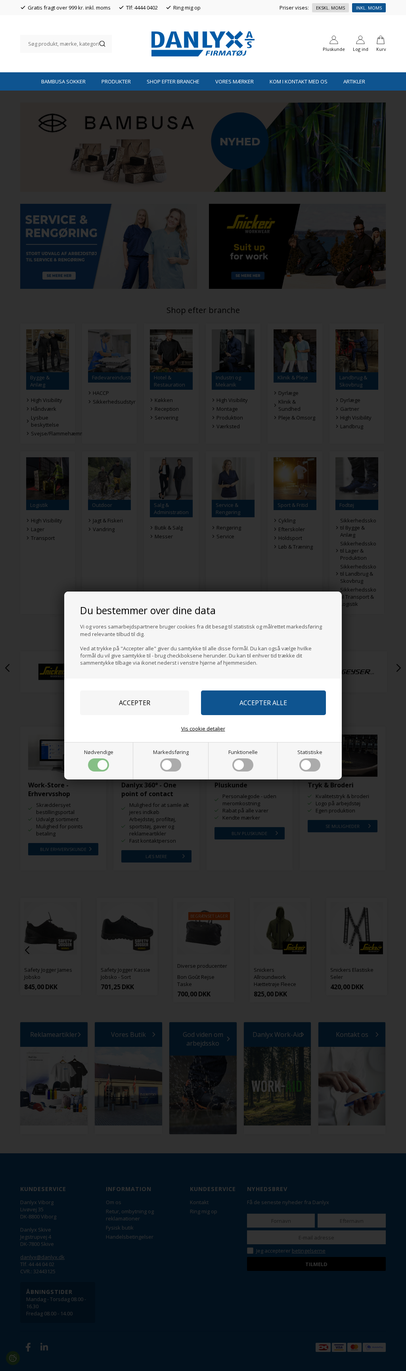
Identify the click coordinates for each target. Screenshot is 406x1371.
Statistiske (309, 752)
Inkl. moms (369, 8)
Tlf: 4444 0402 (142, 7)
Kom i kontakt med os (298, 81)
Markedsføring (171, 752)
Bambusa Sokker (63, 81)
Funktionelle (243, 752)
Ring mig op (187, 7)
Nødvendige (98, 752)
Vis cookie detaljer (203, 728)
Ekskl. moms (330, 8)
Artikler (354, 81)
